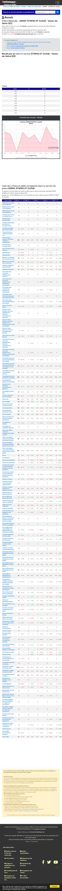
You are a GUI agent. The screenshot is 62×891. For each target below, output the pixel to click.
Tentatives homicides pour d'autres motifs (7, 229)
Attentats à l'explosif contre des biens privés (8, 548)
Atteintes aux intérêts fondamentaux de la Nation (7, 609)
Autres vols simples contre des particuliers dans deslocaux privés (8, 439)
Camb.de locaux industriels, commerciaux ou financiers (6, 386)
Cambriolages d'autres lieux (8, 392)
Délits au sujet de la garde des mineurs (7, 493)
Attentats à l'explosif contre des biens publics (7, 544)
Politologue (39, 832)
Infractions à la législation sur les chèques (6, 680)
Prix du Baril (10, 858)
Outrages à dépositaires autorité (8, 596)
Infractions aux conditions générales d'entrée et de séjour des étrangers (7, 582)
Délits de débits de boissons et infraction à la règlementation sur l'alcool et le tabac (8, 519)
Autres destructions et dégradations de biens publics (8, 559)
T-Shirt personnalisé (24, 877)
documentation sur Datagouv (31, 810)
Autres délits (5, 736)
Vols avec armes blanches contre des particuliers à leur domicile (7, 331)
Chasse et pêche (6, 630)
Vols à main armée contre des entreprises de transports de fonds (8, 296)
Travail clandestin (6, 683)
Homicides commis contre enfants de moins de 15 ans (7, 483)
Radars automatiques (24, 852)
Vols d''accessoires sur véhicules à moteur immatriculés (8, 418)
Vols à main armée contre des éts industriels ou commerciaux (7, 290)
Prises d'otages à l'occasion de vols (6, 245)
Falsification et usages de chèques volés (8, 667)
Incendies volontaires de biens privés (7, 539)
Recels (24, 6)
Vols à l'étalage (6, 401)
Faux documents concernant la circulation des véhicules (6, 639)
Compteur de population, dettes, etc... (10, 877)
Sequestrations (6, 252)
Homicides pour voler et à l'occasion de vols (8, 215)
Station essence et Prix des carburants (10, 853)
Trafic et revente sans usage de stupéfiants (7, 501)
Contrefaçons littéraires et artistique (8, 663)
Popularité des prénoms (25, 864)
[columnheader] (15, 89)
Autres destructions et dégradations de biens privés (8, 570)
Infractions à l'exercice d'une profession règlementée (8, 719)
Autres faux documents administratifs (8, 645)
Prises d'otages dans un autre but (8, 249)
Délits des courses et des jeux (7, 614)
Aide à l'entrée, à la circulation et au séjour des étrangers (8, 588)
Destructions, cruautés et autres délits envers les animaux (8, 623)
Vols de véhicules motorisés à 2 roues (7, 411)
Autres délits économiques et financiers (6, 733)
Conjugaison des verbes (26, 871)
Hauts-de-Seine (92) (34, 6)
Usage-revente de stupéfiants (7, 505)
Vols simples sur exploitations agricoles (8, 427)
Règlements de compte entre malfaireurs (8, 203)
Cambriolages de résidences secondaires (8, 381)
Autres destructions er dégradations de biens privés (8, 564)
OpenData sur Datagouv (40, 829)
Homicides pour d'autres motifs (6, 219)
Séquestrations (6, 255)
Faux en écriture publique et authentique (8, 649)
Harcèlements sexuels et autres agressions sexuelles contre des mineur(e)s (8, 474)
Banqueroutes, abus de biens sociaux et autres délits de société (8, 696)
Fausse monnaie (6, 654)
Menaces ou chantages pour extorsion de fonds (8, 258)
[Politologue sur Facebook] (43, 863)
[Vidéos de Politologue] (56, 863)
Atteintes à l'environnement (6, 627)
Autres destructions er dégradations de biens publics (8, 553)
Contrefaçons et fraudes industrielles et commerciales (8, 658)
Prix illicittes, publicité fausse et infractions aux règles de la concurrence (7, 709)
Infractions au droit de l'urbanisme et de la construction (7, 725)
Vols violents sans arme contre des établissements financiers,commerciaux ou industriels (8, 352)
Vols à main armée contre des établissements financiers (7, 274)
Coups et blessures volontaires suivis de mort (7, 234)
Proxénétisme (5, 457)
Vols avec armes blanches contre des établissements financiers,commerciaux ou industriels (8, 323)
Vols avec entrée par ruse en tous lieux (7, 396)
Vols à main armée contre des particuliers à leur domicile (8, 301)
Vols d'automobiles (7, 408)
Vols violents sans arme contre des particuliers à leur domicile (8, 360)
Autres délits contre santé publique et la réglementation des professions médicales (8, 530)
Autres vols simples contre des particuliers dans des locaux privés (8, 444)
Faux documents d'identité (6, 634)
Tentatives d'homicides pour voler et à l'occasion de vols (8, 224)
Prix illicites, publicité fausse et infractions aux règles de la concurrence (7, 702)
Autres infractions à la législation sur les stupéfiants (7, 512)
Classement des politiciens (26, 859)
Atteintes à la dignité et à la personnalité (8, 266)
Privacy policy (34, 841)
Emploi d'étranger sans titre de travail (8, 687)
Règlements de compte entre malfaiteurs (8, 207)
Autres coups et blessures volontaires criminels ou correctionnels (7, 240)
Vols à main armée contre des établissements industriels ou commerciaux (7, 282)
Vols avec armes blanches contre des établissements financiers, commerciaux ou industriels (7, 313)
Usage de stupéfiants (7, 508)
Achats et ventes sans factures (8, 714)
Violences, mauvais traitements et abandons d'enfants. (7, 488)
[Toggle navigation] (58, 2)
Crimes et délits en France (11, 6)
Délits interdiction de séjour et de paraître (7, 618)
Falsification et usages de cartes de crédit (8, 671)
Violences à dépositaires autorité (7, 600)
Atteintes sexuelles (7, 479)
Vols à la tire (5, 399)
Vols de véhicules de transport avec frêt (7, 404)
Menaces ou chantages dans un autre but (8, 262)
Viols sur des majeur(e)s (8, 460)
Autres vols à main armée (7, 306)
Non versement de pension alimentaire (7, 497)
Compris (54, 886)
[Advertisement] (31, 71)
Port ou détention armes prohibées (8, 604)
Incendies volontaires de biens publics (7, 535)
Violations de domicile (7, 269)
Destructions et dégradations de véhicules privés (6, 575)
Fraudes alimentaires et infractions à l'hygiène (8, 524)
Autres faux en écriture (8, 652)
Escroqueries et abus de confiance (8, 675)
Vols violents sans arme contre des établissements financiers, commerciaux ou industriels (8, 343)
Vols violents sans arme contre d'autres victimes (8, 372)
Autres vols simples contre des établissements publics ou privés (8, 433)
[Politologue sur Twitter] (49, 863)
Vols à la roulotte (6, 414)
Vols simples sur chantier (6, 423)
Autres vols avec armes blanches (8, 336)
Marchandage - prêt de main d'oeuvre (8, 691)
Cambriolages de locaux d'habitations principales (8, 377)
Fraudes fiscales (6, 728)
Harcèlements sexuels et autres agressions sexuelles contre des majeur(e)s (8, 467)
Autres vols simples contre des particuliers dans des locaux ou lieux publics (8, 451)
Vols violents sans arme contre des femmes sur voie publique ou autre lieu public (8, 366)
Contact (57, 867)
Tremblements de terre (10, 871)
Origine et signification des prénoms (9, 865)
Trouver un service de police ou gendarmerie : (19, 12)
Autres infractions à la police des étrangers (7, 592)
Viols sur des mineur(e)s (8, 462)
